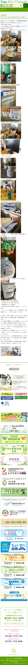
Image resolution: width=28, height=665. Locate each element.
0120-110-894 (14, 641)
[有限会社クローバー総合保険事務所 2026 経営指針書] (14, 439)
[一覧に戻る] (14, 369)
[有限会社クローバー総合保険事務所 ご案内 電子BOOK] (14, 428)
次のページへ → (18, 364)
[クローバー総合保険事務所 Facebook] (7, 397)
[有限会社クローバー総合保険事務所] (17, 2)
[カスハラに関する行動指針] (21, 394)
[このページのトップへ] (14, 651)
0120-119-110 (14, 636)
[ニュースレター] (14, 387)
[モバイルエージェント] (14, 376)
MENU (25, 5)
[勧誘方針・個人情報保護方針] (7, 394)
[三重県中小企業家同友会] (21, 397)
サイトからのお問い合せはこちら (15, 623)
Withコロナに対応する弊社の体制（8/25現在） (13, 17)
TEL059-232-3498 (23, 660)
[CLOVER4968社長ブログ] (14, 382)
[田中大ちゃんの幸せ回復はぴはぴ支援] (14, 417)
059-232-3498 (8, 5)
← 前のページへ (9, 364)
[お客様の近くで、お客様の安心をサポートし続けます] (17, 1)
